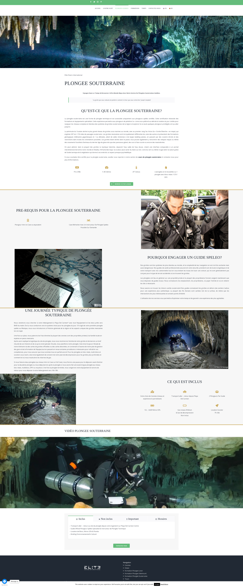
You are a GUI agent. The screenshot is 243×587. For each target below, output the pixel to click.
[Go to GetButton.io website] (5, 585)
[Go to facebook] (4, 581)
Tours (127, 579)
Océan (127, 568)
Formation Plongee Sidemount (135, 573)
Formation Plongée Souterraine (136, 576)
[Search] (175, 8)
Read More (164, 584)
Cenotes (128, 565)
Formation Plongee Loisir (134, 571)
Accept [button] (157, 584)
